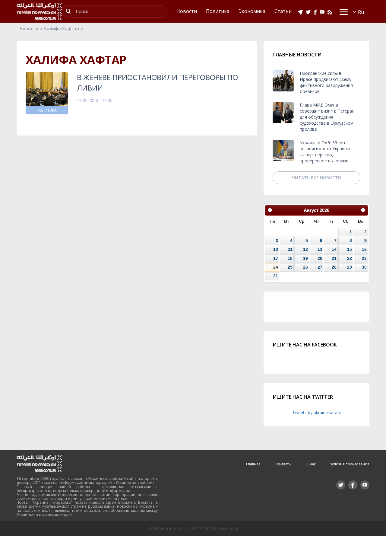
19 (305, 258)
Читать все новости (316, 177)
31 (275, 275)
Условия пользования (349, 464)
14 (334, 249)
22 (349, 258)
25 (290, 267)
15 (349, 249)
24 (275, 267)
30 (364, 267)
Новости (29, 28)
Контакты (283, 464)
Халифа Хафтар (61, 28)
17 (275, 258)
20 (320, 258)
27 (320, 267)
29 (349, 267)
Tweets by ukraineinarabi (316, 412)
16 (364, 249)
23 (364, 258)
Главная (253, 464)
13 (320, 249)
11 (290, 249)
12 (305, 249)
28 (334, 267)
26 (305, 267)
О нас (310, 464)
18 (290, 258)
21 (334, 258)
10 (275, 249)
